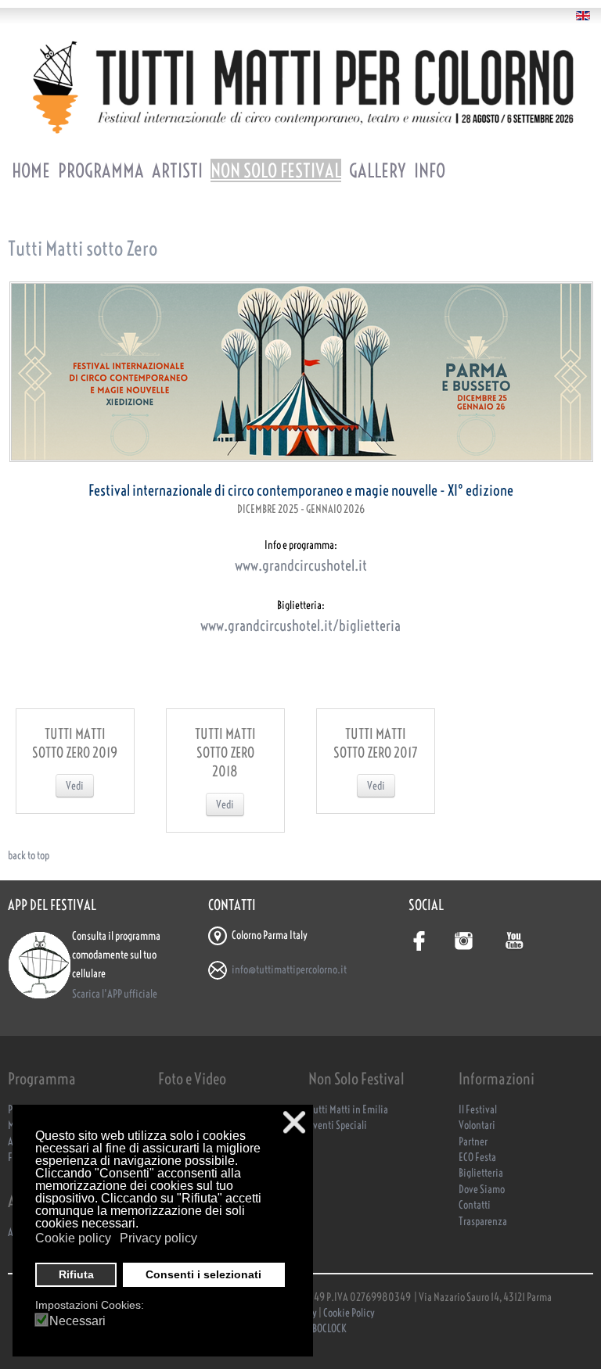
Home (31, 170)
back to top (28, 855)
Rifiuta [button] (76, 1274)
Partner (473, 1142)
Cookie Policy (349, 1313)
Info (429, 170)
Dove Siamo (482, 1189)
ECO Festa (477, 1157)
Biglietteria (481, 1173)
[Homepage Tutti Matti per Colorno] (300, 87)
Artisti (177, 170)
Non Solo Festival (276, 170)
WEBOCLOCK (323, 1328)
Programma (101, 170)
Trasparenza (483, 1221)
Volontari (477, 1125)
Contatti (475, 1205)
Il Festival (478, 1109)
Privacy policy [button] (158, 1238)
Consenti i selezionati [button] (203, 1274)
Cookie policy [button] (73, 1238)
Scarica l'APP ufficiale (114, 994)
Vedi (75, 786)
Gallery (377, 170)
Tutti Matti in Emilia (348, 1109)
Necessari (77, 1321)
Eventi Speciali (337, 1125)
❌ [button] (294, 1122)
